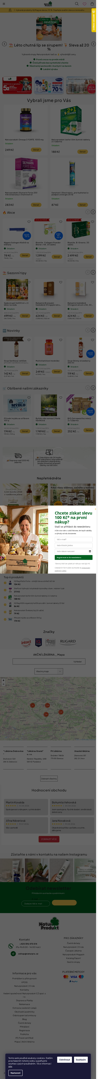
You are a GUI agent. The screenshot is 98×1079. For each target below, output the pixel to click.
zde (10, 1066)
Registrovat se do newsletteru (69, 557)
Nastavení (15, 1073)
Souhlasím (81, 1059)
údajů (64, 571)
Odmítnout (64, 1059)
